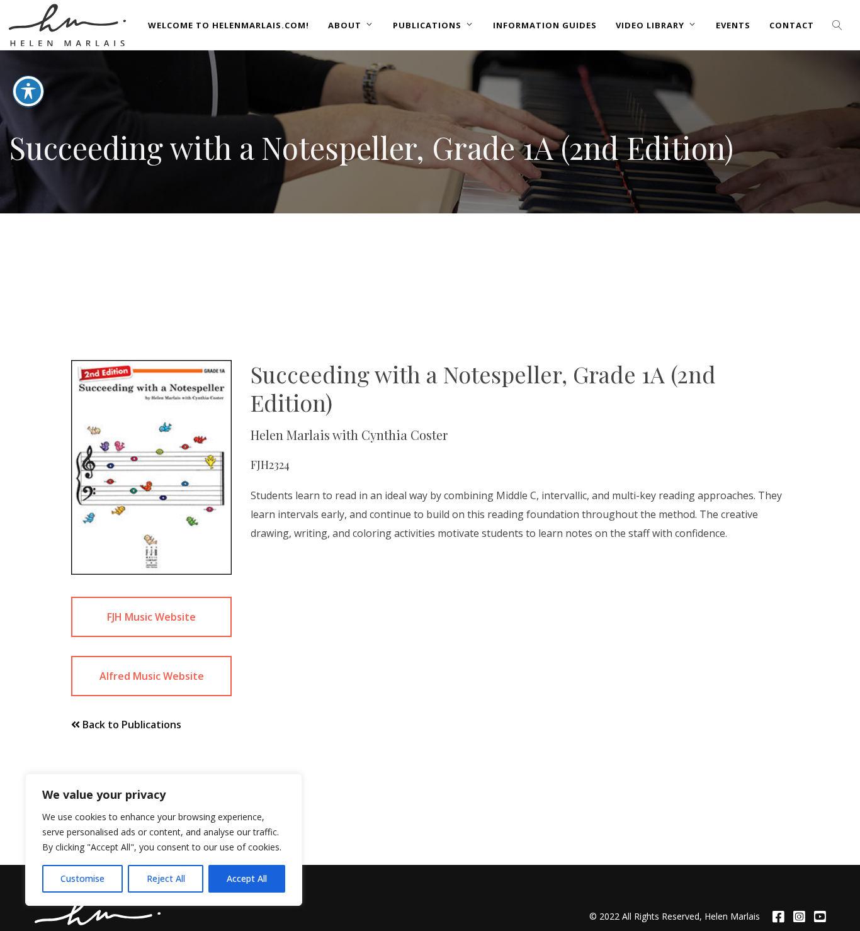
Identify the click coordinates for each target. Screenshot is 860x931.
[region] (163, 840)
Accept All (247, 878)
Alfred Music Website (151, 676)
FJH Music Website (151, 617)
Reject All (166, 878)
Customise (82, 878)
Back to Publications (130, 724)
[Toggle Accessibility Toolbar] (28, 91)
